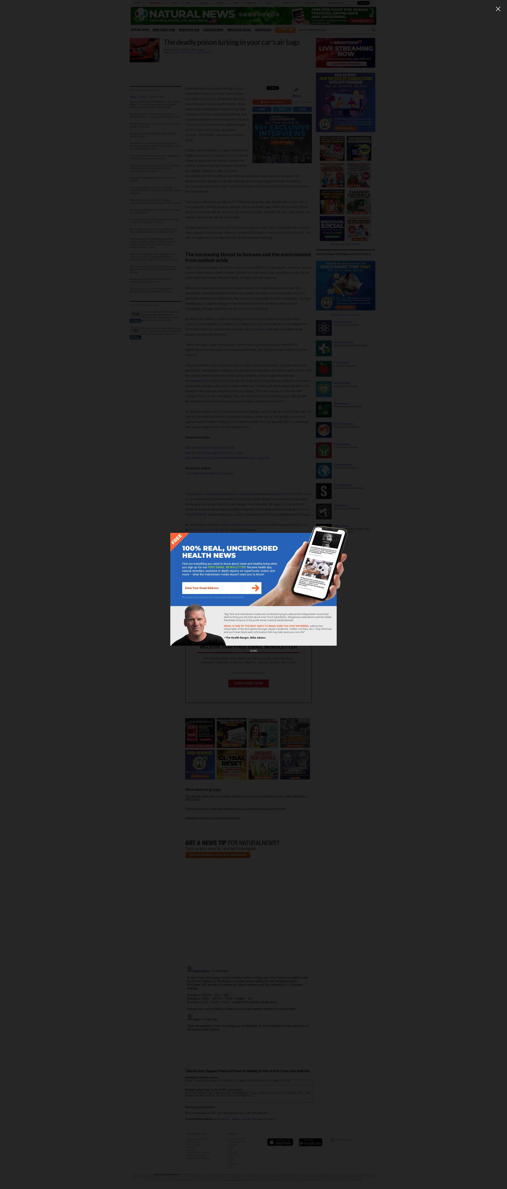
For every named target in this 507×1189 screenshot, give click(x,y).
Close (253, 651)
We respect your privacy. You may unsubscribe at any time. (213, 597)
